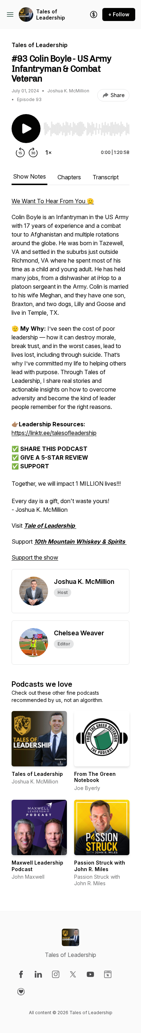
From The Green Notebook (95, 777)
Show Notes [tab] (29, 176)
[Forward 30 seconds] (33, 152)
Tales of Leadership (50, 14)
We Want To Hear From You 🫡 (53, 201)
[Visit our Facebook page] (21, 974)
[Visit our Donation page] (21, 991)
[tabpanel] (70, 383)
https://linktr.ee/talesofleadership (54, 432)
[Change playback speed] (48, 152)
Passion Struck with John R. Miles (99, 866)
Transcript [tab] (106, 177)
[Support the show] (93, 14)
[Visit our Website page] (107, 974)
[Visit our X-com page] (73, 974)
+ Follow (118, 14)
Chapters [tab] (69, 177)
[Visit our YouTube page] (90, 974)
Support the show (35, 557)
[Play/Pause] (26, 128)
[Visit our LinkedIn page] (38, 974)
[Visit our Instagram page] (55, 974)
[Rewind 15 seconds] (20, 152)
